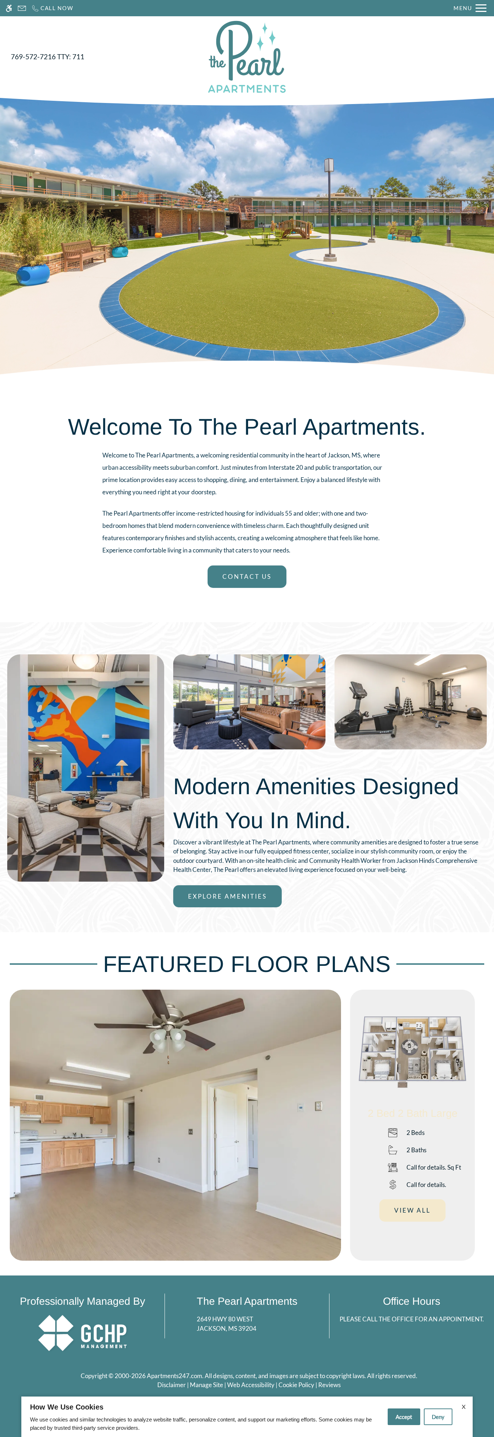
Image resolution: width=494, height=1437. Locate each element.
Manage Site (206, 1385)
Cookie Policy (296, 1385)
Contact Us (247, 576)
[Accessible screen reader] (9, 8)
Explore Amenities (227, 896)
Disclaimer (171, 1385)
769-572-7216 (47, 57)
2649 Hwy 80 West (226, 1323)
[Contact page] (22, 8)
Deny (438, 1417)
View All (412, 1210)
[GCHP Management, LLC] (82, 1332)
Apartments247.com (174, 1376)
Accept (404, 1417)
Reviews (329, 1385)
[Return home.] (247, 57)
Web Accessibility (250, 1385)
